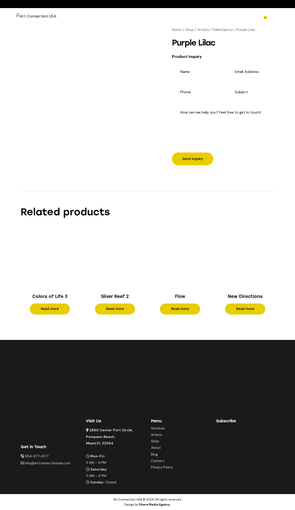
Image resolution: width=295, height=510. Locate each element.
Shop (189, 29)
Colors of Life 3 (50, 296)
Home (177, 29)
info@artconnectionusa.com (48, 463)
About (156, 447)
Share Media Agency (154, 505)
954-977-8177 (37, 456)
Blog (154, 454)
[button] (43, 258)
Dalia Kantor (223, 29)
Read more (50, 309)
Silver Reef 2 (115, 296)
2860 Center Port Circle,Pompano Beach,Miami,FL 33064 (109, 436)
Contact (158, 461)
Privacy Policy (162, 467)
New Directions (245, 296)
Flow (180, 296)
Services (158, 428)
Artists (203, 29)
